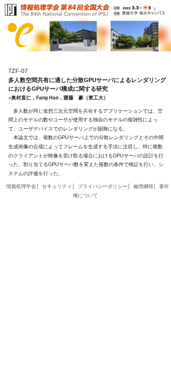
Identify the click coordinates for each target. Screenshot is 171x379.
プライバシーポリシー (102, 186)
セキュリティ (57, 186)
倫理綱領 (143, 186)
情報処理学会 (21, 186)
